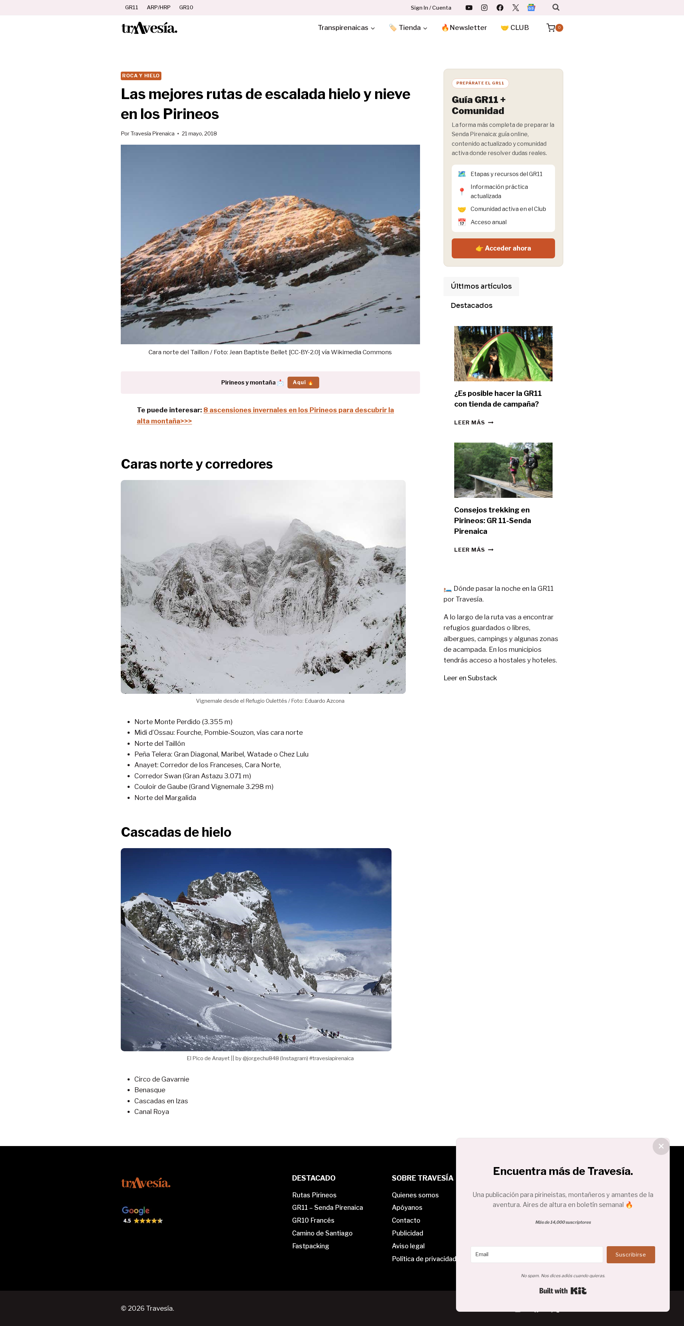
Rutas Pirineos (314, 1195)
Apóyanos (407, 1207)
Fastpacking (310, 1246)
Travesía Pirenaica (152, 133)
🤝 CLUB (515, 28)
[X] (515, 7)
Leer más (473, 422)
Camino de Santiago (322, 1233)
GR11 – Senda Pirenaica (327, 1207)
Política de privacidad (424, 1259)
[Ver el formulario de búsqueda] (556, 7)
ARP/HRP (159, 7)
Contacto (406, 1220)
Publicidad (407, 1233)
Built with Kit (563, 1290)
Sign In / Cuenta (431, 8)
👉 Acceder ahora (503, 248)
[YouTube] (469, 7)
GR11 (131, 7)
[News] (531, 7)
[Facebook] (500, 7)
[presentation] (503, 353)
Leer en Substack (470, 678)
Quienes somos (415, 1195)
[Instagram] (484, 7)
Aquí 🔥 (303, 382)
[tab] (481, 286)
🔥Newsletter (464, 28)
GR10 (186, 7)
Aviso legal (408, 1246)
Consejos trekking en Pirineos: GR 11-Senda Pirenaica (492, 521)
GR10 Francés (313, 1220)
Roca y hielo (141, 75)
